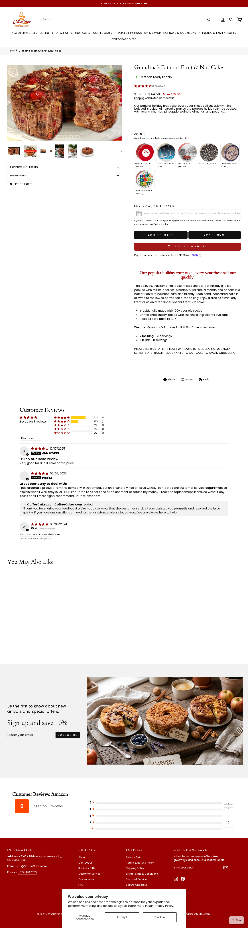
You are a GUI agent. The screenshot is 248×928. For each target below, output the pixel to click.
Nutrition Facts (21, 184)
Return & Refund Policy (140, 862)
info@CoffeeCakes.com (32, 866)
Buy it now (214, 234)
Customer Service (89, 874)
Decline (159, 917)
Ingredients (18, 175)
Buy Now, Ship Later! (155, 206)
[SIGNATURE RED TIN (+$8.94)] (145, 152)
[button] (143, 86)
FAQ (80, 885)
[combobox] (127, 19)
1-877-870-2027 (27, 872)
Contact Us (85, 862)
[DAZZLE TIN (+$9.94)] (208, 152)
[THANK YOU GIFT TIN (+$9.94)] (230, 152)
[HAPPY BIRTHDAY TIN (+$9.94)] (145, 179)
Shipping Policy (135, 868)
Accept (122, 917)
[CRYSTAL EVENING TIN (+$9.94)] (166, 152)
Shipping (139, 98)
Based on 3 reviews (33, 421)
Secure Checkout (136, 885)
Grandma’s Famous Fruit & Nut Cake (40, 50)
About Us (84, 857)
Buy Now (35, 625)
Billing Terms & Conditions (142, 874)
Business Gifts (86, 868)
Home (11, 50)
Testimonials (86, 879)
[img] (40, 448)
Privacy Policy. (164, 906)
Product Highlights (24, 167)
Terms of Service (136, 879)
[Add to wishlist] (58, 578)
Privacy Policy (134, 857)
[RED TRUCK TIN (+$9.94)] (187, 152)
